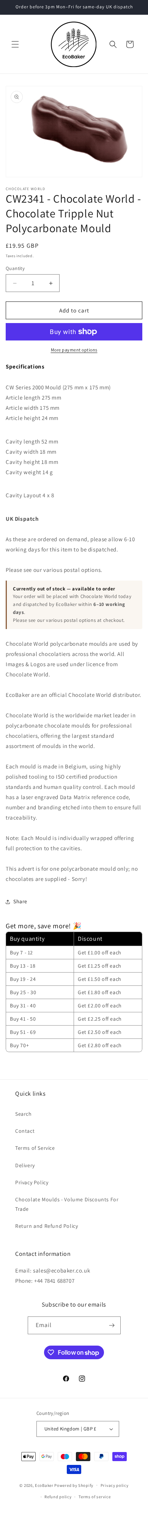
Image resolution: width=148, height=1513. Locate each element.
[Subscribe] (112, 1325)
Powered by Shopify (73, 1485)
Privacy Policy (31, 1182)
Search (23, 1113)
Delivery (25, 1165)
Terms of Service (35, 1148)
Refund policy (57, 1496)
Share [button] (20, 901)
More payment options (74, 350)
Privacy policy (115, 1485)
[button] (15, 44)
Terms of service (94, 1496)
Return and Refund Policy (46, 1226)
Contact (25, 1130)
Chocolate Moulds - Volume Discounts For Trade (66, 1204)
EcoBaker (44, 1485)
